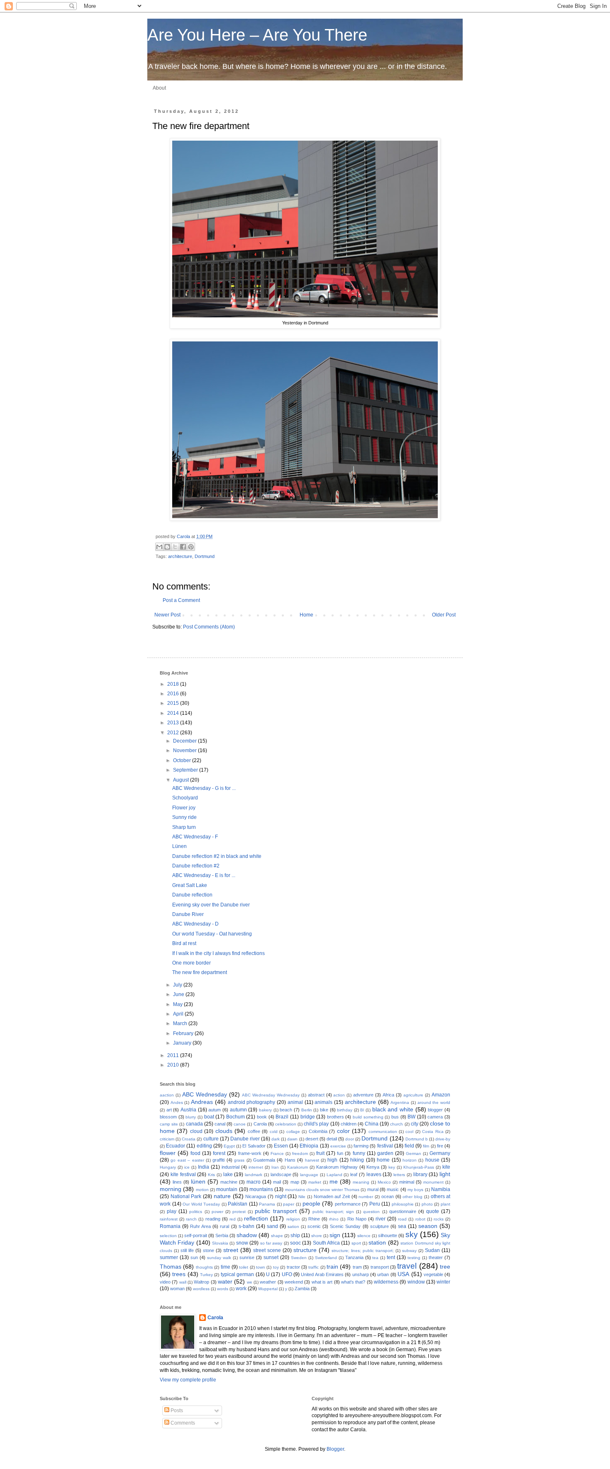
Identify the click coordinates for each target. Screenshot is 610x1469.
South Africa (326, 1243)
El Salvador (253, 1145)
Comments (182, 1423)
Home (306, 615)
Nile (301, 1196)
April (179, 1014)
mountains (261, 1189)
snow (242, 1243)
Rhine (314, 1218)
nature (222, 1196)
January (183, 1043)
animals (323, 1102)
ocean (387, 1196)
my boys (415, 1189)
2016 (173, 694)
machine (228, 1181)
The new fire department (199, 972)
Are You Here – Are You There (257, 35)
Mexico (384, 1182)
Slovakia (220, 1243)
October (182, 760)
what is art (322, 1281)
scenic (314, 1226)
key (391, 1167)
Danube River (188, 914)
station (377, 1242)
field (409, 1146)
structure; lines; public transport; (363, 1250)
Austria (188, 1110)
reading (212, 1218)
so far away (271, 1243)
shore (316, 1235)
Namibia (440, 1189)
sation (293, 1226)
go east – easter (187, 1160)
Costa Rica (432, 1131)
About (159, 88)
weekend (294, 1281)
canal (220, 1123)
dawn (292, 1139)
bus (395, 1116)
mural (372, 1189)
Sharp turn (184, 827)
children (348, 1123)
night (280, 1196)
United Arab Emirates (322, 1274)
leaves (373, 1174)
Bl (362, 1110)
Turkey (206, 1274)
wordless (201, 1288)
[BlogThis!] (167, 547)
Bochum (235, 1117)
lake (228, 1174)
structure (305, 1250)
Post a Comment (181, 600)
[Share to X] (175, 547)
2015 (173, 703)
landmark (253, 1174)
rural (224, 1226)
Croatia (188, 1139)
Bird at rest (184, 943)
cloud (196, 1131)
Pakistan (237, 1204)
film (426, 1146)
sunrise (246, 1257)
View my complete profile (188, 1380)
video (165, 1281)
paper (288, 1204)
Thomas (170, 1266)
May (178, 1004)
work (241, 1288)
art (169, 1109)
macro (253, 1182)
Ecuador (175, 1146)
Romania (170, 1226)
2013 (173, 723)
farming (361, 1145)
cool (409, 1131)
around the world (433, 1102)
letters (399, 1174)
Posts (176, 1410)
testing (413, 1257)
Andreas (202, 1102)
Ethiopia (309, 1146)
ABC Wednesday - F (195, 837)
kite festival (183, 1174)
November (185, 750)
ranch (191, 1219)
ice (187, 1167)
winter (443, 1282)
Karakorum (297, 1167)
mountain (226, 1189)
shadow (247, 1235)
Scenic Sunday (345, 1226)
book (262, 1116)
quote (432, 1211)
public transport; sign (333, 1211)
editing (204, 1146)
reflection (256, 1218)
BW (411, 1117)
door (349, 1139)
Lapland (334, 1174)
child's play (316, 1124)
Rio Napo (356, 1218)
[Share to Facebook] (183, 547)
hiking (357, 1160)
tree (445, 1266)
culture (211, 1139)
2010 (173, 1065)
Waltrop (201, 1281)
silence (364, 1235)
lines (177, 1181)
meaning (361, 1182)
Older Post (444, 615)
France (277, 1153)
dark (275, 1139)
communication (382, 1131)
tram (357, 1266)
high (332, 1160)
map (294, 1181)
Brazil (282, 1117)
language (309, 1174)
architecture (180, 556)
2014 (173, 713)
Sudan (432, 1250)
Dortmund (205, 556)
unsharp (360, 1274)
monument (433, 1182)
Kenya (372, 1166)
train (332, 1266)
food (195, 1153)
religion (293, 1219)
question (371, 1211)
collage (293, 1131)
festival (385, 1146)
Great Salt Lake (189, 885)
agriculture (413, 1095)
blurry (190, 1117)
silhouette (387, 1235)
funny (359, 1153)
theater (436, 1257)
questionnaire (402, 1211)
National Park (186, 1196)
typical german (237, 1274)
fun (340, 1153)
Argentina (399, 1102)
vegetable (433, 1274)
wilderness (386, 1282)
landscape (281, 1174)
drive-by (442, 1139)
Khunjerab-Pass (418, 1167)
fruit (320, 1153)
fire (440, 1145)
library (420, 1174)
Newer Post (167, 615)
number (366, 1196)
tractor (293, 1266)
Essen (281, 1146)
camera (435, 1116)
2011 (173, 1055)
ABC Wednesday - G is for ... (204, 788)
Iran (275, 1167)
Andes (177, 1102)
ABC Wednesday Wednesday (271, 1095)
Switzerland (326, 1257)
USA (403, 1274)
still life (187, 1250)
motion (202, 1189)
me (333, 1181)
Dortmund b (416, 1139)
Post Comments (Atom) (209, 627)
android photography (252, 1102)
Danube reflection (192, 895)
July (178, 985)
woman (177, 1288)
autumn (238, 1110)
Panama (267, 1204)
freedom (300, 1153)
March (180, 1023)
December (185, 741)
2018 (173, 684)
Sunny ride (184, 817)
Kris (211, 1174)
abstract (316, 1094)
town (260, 1267)
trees (178, 1274)
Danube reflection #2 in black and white (216, 856)
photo (427, 1204)
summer (169, 1257)
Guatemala (264, 1159)
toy (276, 1267)
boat (209, 1117)
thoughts (204, 1267)
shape (277, 1235)
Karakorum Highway (337, 1166)
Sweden (299, 1257)
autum (214, 1109)
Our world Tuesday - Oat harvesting (212, 934)
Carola (184, 536)
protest (239, 1211)
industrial (230, 1166)
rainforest (169, 1219)
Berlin (306, 1110)
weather (268, 1281)
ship (295, 1235)
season (427, 1226)
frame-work (249, 1153)
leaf (353, 1174)
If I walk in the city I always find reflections (218, 953)
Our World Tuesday (201, 1204)
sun (194, 1257)
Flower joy (183, 808)
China (371, 1124)
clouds (223, 1131)
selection (168, 1235)
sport (356, 1243)
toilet (243, 1267)
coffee (254, 1131)
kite (446, 1167)
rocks (439, 1219)
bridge (307, 1117)
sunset (271, 1257)
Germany (439, 1153)
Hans (290, 1159)
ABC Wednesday (204, 1094)
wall (182, 1282)
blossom (168, 1116)
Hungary (168, 1167)
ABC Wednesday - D (195, 924)
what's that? (353, 1281)
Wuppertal (268, 1288)
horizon (410, 1160)
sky (411, 1234)
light (444, 1174)
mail (277, 1181)
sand (272, 1226)
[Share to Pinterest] (191, 547)
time (225, 1267)
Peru (374, 1204)
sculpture (379, 1226)
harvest (312, 1160)
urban (383, 1274)
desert (311, 1138)
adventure (363, 1094)
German (413, 1153)
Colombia (318, 1131)
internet (256, 1167)
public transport (275, 1211)
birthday (344, 1110)
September (186, 770)
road (402, 1219)
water (225, 1281)
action (339, 1095)
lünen (198, 1181)
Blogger (335, 1449)
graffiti (218, 1159)
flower (168, 1153)
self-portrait (195, 1235)
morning (170, 1189)
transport (380, 1266)
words (222, 1288)
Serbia (221, 1235)
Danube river (245, 1139)
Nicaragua (255, 1196)
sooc (295, 1243)
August (181, 780)
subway (409, 1250)
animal (295, 1102)
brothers (335, 1116)
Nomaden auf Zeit (332, 1196)
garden (385, 1153)
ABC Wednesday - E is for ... (203, 875)
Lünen (179, 846)
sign (334, 1235)
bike (324, 1109)
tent (391, 1257)
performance (348, 1203)
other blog (412, 1196)
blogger (435, 1109)
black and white (392, 1109)
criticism (167, 1139)
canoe (240, 1124)
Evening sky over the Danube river (211, 905)
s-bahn (246, 1226)
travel (407, 1266)
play (171, 1211)
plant (445, 1204)
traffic (313, 1267)
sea (402, 1226)
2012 (173, 733)
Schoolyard (185, 798)
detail (332, 1138)
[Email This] (159, 547)
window (416, 1282)
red (232, 1219)
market (314, 1182)
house (432, 1160)
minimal (406, 1181)
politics (195, 1211)
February (184, 1033)
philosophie (403, 1204)
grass (239, 1160)
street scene (267, 1250)
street (230, 1250)
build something (368, 1117)
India (203, 1167)
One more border (191, 963)
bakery (265, 1110)
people (311, 1203)
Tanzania (354, 1257)
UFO (287, 1274)
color (343, 1131)
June (179, 994)
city (414, 1124)
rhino (334, 1219)
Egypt (229, 1146)
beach (286, 1109)
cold (274, 1131)
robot (420, 1219)
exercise (338, 1146)
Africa (388, 1094)
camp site (169, 1124)
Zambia (302, 1288)
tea (375, 1257)
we (249, 1282)
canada (194, 1124)
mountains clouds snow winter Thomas (322, 1189)
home (383, 1160)
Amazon (441, 1095)
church (396, 1124)
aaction (167, 1095)
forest (219, 1153)
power (217, 1211)
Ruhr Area (200, 1226)
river (381, 1219)
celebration (285, 1124)
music (393, 1189)
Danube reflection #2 (196, 866)
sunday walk (219, 1257)
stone (208, 1250)
